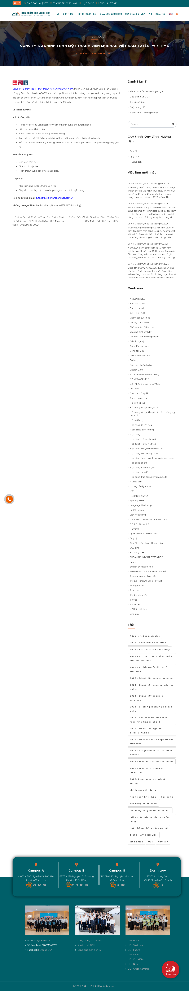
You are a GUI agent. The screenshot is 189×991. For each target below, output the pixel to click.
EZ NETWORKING (139, 379)
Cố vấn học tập (137, 341)
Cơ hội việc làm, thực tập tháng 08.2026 (148, 183)
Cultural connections (140, 355)
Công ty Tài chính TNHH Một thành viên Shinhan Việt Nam (43, 89)
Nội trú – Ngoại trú (139, 524)
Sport (133, 562)
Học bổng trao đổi (139, 472)
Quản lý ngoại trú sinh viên (143, 533)
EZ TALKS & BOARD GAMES (145, 384)
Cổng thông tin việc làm (90, 940)
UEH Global (134, 954)
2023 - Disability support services (146, 698)
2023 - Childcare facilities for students (150, 669)
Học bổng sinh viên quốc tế (144, 453)
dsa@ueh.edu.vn (42, 940)
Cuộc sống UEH (138, 107)
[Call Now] (9, 499)
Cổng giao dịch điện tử (89, 950)
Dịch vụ (134, 360)
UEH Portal (133, 940)
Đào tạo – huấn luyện (141, 365)
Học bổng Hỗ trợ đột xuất (143, 439)
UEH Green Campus (138, 969)
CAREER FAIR (137, 313)
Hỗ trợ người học (86, 14)
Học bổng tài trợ (138, 462)
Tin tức (133, 599)
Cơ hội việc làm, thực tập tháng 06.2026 (148, 223)
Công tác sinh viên (135, 14)
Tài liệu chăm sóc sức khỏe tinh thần (148, 571)
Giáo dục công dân (139, 393)
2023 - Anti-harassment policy (150, 649)
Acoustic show (137, 299)
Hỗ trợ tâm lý (137, 420)
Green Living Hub (139, 398)
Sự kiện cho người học (141, 566)
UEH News (133, 964)
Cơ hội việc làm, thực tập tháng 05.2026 (148, 243)
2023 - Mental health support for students (151, 741)
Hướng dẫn (136, 162)
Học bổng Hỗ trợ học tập (143, 444)
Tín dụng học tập (138, 595)
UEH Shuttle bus (138, 609)
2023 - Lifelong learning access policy (151, 709)
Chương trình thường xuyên (144, 336)
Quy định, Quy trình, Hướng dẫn (146, 543)
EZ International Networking (144, 374)
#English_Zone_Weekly (145, 636)
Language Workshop (141, 505)
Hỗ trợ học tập (137, 403)
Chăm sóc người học (111, 14)
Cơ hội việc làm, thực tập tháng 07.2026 (148, 203)
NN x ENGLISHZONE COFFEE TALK (149, 519)
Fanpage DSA (45, 950)
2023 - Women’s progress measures (147, 770)
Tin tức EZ (135, 604)
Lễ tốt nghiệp (137, 510)
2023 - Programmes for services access (151, 752)
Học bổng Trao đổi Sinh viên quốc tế (148, 477)
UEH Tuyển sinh (136, 945)
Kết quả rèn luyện (139, 496)
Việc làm (102, 36)
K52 (132, 491)
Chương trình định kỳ (141, 332)
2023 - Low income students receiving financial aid (148, 719)
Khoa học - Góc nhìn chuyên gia (146, 91)
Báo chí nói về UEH (140, 96)
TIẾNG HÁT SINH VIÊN (144, 835)
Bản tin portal (137, 308)
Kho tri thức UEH (86, 945)
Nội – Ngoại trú (157, 14)
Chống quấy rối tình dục (142, 327)
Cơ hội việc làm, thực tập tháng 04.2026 (148, 264)
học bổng (167, 797)
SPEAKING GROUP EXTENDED (146, 557)
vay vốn (163, 842)
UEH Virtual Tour (136, 959)
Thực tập (134, 590)
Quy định (134, 151)
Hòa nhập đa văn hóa (141, 425)
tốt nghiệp (136, 842)
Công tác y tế (137, 351)
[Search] (173, 124)
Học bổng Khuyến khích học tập (146, 448)
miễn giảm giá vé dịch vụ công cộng (150, 819)
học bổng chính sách (143, 803)
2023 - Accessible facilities (148, 642)
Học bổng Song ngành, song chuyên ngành (152, 458)
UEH (150, 842)
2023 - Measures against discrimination (146, 730)
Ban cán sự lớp (137, 303)
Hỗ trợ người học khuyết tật (144, 407)
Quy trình (135, 156)
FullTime (134, 388)
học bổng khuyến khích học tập (150, 810)
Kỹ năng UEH (137, 500)
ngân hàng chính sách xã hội (149, 828)
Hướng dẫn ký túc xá (140, 486)
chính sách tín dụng (143, 790)
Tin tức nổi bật (137, 102)
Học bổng (135, 434)
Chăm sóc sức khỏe (140, 317)
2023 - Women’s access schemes (151, 761)
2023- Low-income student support (147, 781)
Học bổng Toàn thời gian (142, 467)
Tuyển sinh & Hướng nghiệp (144, 112)
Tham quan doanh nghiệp (143, 576)
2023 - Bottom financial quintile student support (151, 658)
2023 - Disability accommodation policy (152, 687)
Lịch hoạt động (138, 514)
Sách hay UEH (137, 552)
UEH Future (134, 950)
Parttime (87, 36)
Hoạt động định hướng (142, 429)
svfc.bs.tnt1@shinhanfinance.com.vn (54, 198)
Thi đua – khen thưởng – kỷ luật (146, 581)
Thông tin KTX (137, 585)
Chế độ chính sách (139, 322)
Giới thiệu (68, 14)
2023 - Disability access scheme (151, 678)
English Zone (137, 369)
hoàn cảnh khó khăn (143, 797)
